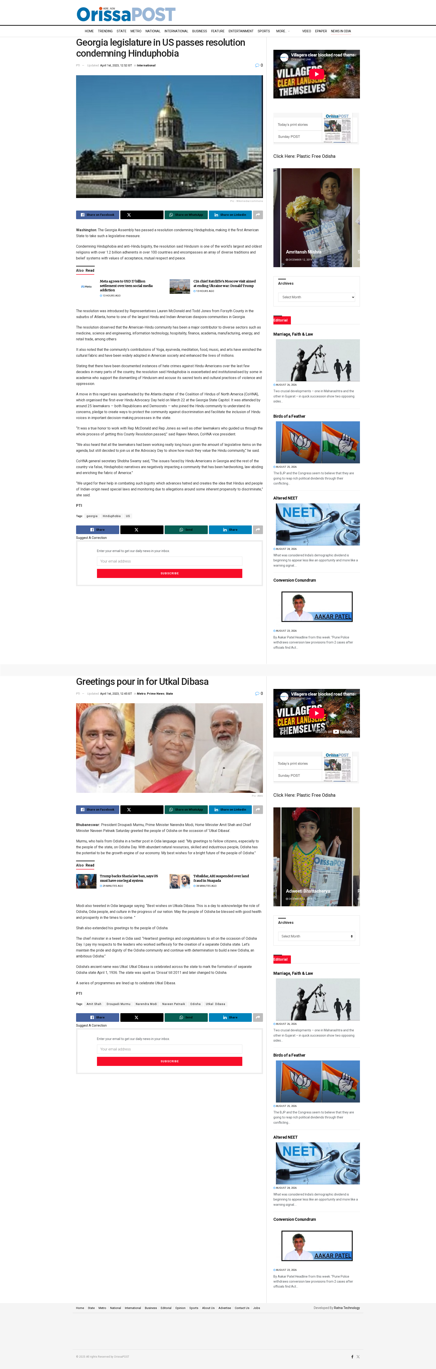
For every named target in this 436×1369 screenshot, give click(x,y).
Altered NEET (285, 498)
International (176, 31)
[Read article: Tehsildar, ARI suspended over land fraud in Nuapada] (180, 881)
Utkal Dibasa (215, 1004)
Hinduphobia (112, 516)
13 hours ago (111, 295)
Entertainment (241, 31)
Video (306, 31)
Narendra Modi (146, 1004)
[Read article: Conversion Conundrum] (318, 606)
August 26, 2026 (286, 384)
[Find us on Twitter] (358, 1357)
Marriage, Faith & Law (293, 334)
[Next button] (356, 217)
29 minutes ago (112, 885)
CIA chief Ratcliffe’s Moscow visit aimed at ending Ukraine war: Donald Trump (224, 283)
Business (199, 31)
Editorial (166, 1308)
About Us (208, 1308)
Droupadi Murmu (119, 1004)
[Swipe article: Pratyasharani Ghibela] (316, 856)
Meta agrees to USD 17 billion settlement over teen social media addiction (126, 285)
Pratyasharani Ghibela (308, 891)
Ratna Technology (347, 1308)
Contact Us (242, 1308)
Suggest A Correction (91, 538)
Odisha (195, 1004)
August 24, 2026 (286, 549)
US (128, 516)
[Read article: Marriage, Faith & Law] (318, 360)
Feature (218, 31)
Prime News (155, 693)
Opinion (180, 1308)
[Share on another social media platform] (258, 215)
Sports (264, 31)
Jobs (256, 1308)
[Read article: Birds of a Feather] (318, 442)
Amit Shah (94, 1004)
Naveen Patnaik (173, 1004)
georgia (92, 516)
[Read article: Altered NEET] (318, 524)
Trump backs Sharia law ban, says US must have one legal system (129, 878)
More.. (281, 31)
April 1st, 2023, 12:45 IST (116, 693)
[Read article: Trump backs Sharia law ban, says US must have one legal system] (86, 881)
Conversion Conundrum (294, 580)
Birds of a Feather (289, 416)
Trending (105, 31)
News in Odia (341, 31)
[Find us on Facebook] (352, 1357)
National (153, 31)
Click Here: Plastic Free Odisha (304, 156)
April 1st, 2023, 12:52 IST (116, 65)
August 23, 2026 (286, 630)
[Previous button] (276, 217)
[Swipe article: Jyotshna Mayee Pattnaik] (316, 217)
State (121, 31)
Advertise (224, 1308)
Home (89, 31)
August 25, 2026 (286, 466)
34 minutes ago (206, 885)
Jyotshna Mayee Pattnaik (311, 252)
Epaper (321, 31)
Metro (136, 31)
